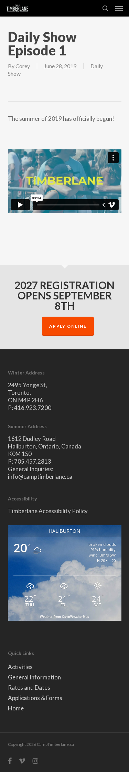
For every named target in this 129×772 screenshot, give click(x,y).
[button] (119, 8)
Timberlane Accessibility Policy (48, 511)
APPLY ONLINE (68, 326)
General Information (34, 677)
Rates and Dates (29, 687)
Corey (22, 66)
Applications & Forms (35, 697)
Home (16, 708)
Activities (20, 666)
